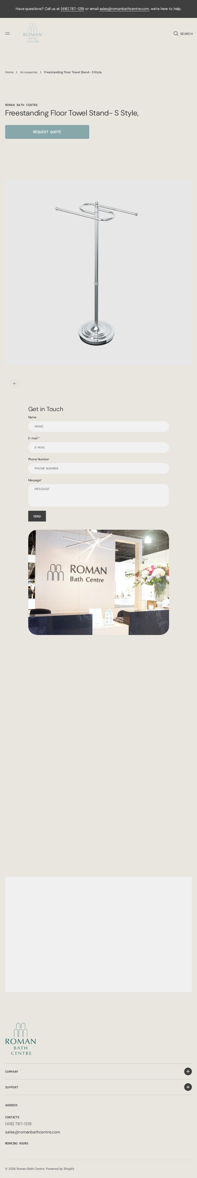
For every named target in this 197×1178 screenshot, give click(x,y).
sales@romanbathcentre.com (124, 8)
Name (32, 417)
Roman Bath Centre (30, 1169)
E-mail (33, 438)
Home (9, 72)
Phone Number (38, 459)
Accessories (28, 72)
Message (34, 480)
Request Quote (47, 131)
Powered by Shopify (60, 1169)
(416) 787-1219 (72, 8)
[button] (8, 33)
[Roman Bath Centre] (32, 33)
